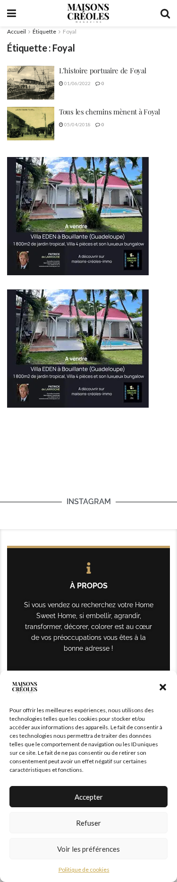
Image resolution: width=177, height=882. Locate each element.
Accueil (16, 31)
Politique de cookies (84, 869)
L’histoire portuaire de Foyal (102, 70)
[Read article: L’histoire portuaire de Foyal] (30, 83)
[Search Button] (165, 13)
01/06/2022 (77, 83)
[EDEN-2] (78, 215)
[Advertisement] (88, 464)
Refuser (88, 823)
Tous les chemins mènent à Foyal (109, 111)
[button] (163, 687)
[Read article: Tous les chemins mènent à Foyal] (30, 124)
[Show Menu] (11, 13)
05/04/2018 (77, 124)
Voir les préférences (88, 849)
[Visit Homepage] (88, 13)
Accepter (89, 797)
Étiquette (44, 31)
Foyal (69, 31)
